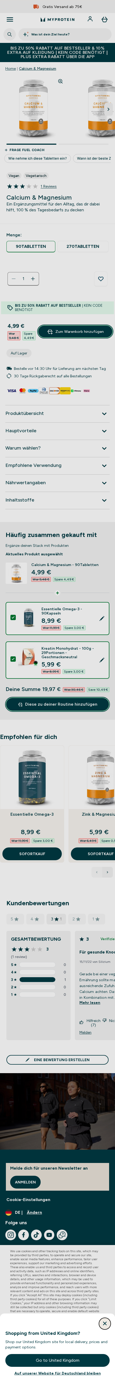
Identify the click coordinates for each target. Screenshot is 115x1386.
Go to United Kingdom (57, 1360)
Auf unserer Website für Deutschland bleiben (57, 1373)
